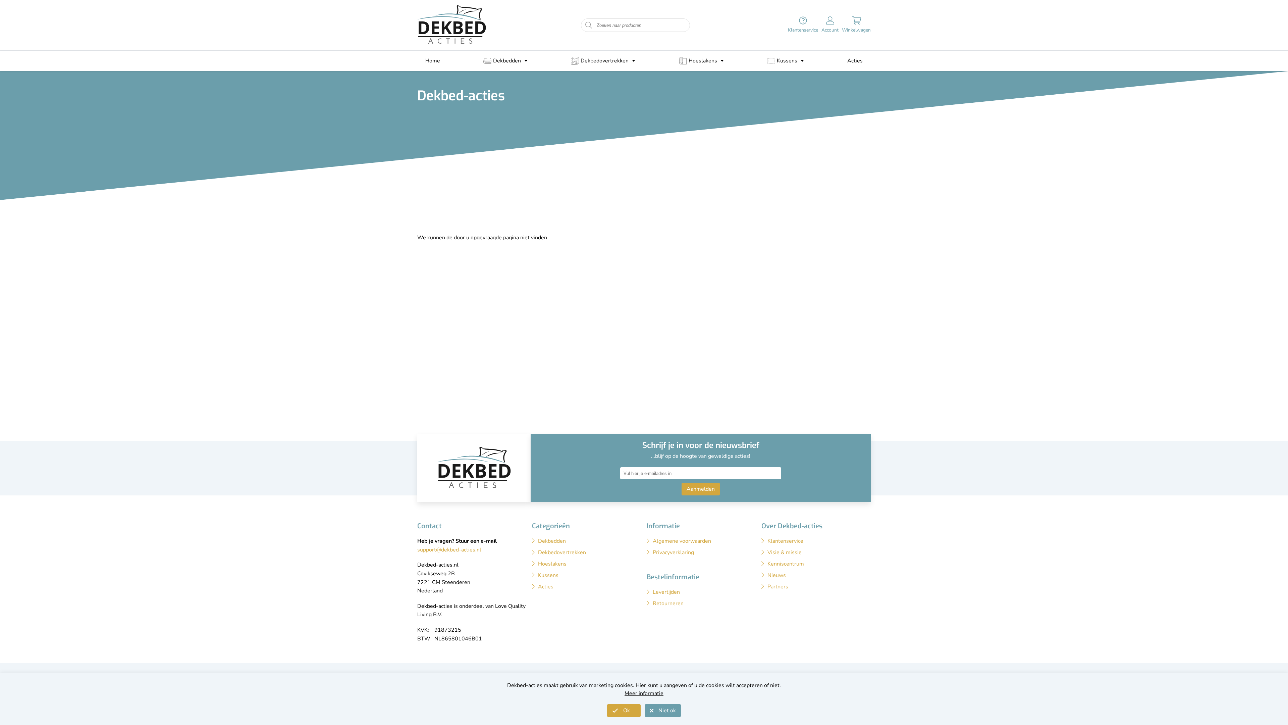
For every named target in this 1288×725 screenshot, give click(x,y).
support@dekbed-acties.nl (449, 549)
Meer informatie (644, 693)
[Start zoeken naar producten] (588, 25)
